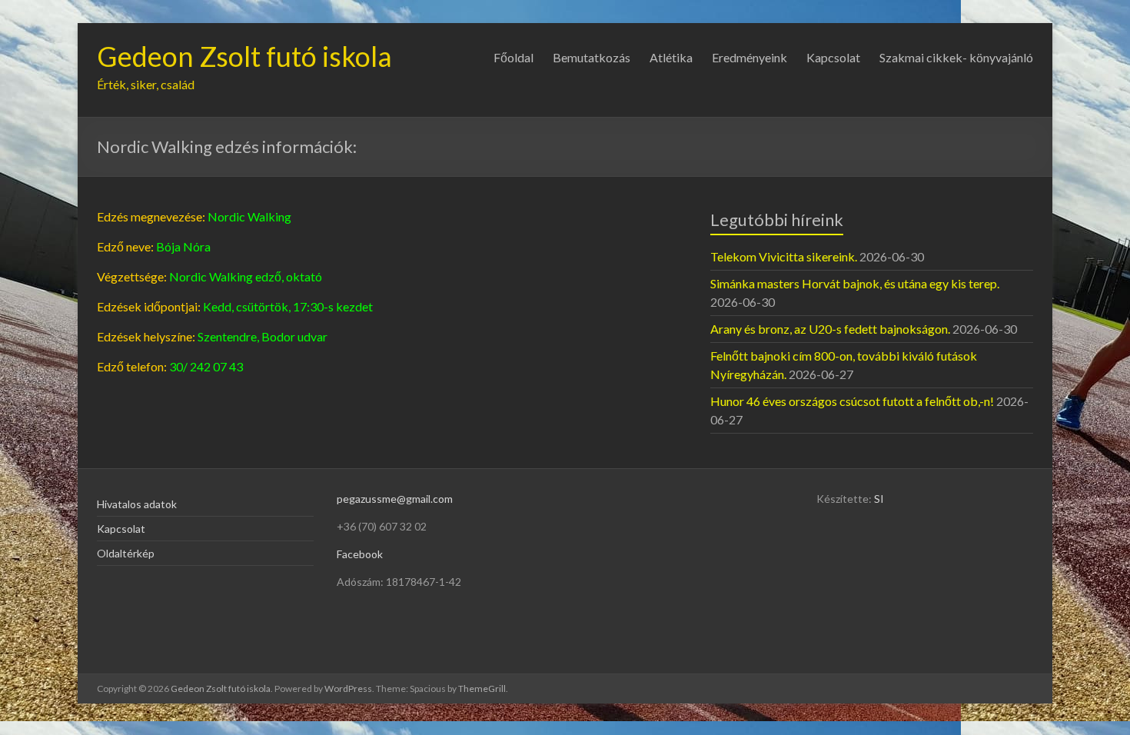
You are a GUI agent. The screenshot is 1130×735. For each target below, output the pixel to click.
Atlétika (671, 57)
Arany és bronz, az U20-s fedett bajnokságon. (830, 328)
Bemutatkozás (591, 57)
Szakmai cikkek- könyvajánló (956, 57)
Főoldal (513, 57)
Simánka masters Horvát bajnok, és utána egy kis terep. (854, 283)
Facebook (360, 553)
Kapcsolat (833, 57)
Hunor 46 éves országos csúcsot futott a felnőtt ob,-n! (852, 401)
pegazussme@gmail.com (395, 498)
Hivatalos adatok (137, 504)
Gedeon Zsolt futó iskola (244, 56)
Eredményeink (749, 57)
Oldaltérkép (126, 553)
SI (879, 498)
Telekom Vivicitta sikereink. (783, 256)
